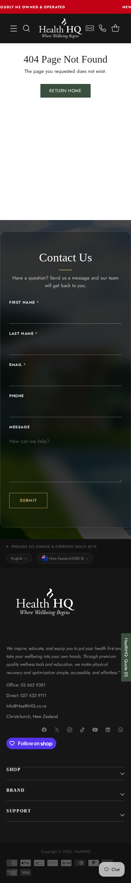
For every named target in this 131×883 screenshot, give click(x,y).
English (17, 558)
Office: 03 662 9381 (25, 685)
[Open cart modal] (115, 28)
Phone (16, 396)
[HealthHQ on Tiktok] (82, 730)
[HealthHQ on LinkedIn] (108, 730)
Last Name (23, 333)
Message (19, 427)
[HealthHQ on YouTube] (95, 730)
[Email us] (89, 28)
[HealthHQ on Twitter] (57, 730)
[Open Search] (26, 28)
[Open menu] (13, 28)
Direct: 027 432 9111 (26, 695)
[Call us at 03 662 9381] (102, 28)
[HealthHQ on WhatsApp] (121, 730)
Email (17, 365)
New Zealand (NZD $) (66, 558)
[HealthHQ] (60, 28)
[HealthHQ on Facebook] (44, 730)
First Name (24, 302)
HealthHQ (82, 851)
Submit (28, 500)
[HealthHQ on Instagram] (70, 730)
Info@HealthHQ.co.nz (26, 706)
